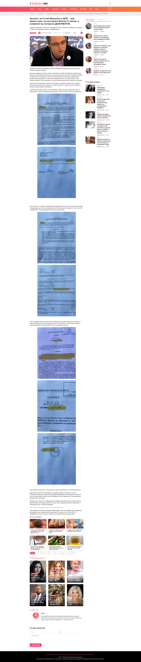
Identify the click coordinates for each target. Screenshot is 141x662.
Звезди (32, 9)
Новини (64, 9)
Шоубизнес (73, 9)
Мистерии (83, 9)
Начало (32, 13)
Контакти (54, 654)
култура (55, 553)
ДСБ (49, 553)
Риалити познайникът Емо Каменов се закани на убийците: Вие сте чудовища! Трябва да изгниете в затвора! (102, 49)
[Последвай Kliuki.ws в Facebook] (109, 3)
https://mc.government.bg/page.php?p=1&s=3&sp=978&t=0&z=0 (46, 507)
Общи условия (61, 654)
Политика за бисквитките (87, 654)
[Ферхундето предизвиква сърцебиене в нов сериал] (38, 572)
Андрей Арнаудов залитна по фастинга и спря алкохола (104, 116)
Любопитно (55, 9)
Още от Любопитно (38, 558)
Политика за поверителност (73, 654)
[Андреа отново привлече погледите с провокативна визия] (75, 595)
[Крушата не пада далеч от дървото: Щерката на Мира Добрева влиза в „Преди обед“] (56, 595)
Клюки (39, 9)
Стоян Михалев (71, 553)
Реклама (48, 654)
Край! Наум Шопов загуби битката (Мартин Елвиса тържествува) (102, 27)
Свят (90, 9)
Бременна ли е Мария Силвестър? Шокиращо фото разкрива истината (102, 37)
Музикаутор (62, 553)
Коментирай (36, 645)
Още (96, 9)
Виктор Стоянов (41, 553)
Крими (47, 9)
